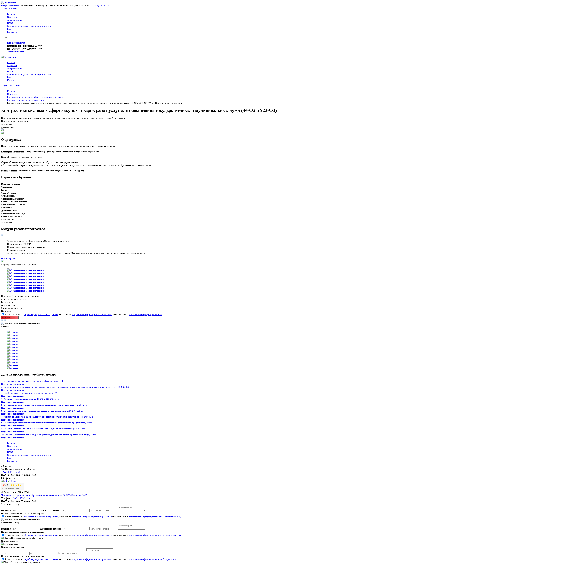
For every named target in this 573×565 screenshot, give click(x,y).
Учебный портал (9, 8)
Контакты (12, 31)
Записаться (18, 383)
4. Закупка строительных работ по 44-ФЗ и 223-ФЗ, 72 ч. (30, 398)
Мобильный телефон (12, 308)
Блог (9, 28)
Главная (11, 14)
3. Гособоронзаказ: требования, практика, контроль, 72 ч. (30, 392)
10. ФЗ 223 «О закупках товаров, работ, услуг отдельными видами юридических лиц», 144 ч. (48, 434)
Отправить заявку (172, 516)
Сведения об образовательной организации (29, 25)
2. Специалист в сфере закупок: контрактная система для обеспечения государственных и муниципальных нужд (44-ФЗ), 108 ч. (66, 386)
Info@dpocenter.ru (10, 5)
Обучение (12, 17)
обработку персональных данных (41, 314)
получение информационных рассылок (92, 314)
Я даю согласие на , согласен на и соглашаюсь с (83, 516)
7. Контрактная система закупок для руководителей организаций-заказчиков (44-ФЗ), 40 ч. (47, 416)
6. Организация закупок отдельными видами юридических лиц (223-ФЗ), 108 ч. (42, 410)
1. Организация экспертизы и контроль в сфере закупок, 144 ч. (33, 380)
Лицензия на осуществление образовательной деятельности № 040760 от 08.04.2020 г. (45, 495)
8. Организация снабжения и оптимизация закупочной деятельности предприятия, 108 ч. (46, 422)
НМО (10, 22)
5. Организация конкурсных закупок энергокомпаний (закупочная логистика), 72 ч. (44, 404)
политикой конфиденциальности (145, 314)
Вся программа (9, 258)
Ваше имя (6, 311)
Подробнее (6, 383)
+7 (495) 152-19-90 (100, 5)
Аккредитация (14, 19)
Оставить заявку (9, 317)
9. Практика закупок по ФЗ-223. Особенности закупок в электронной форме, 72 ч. (43, 428)
